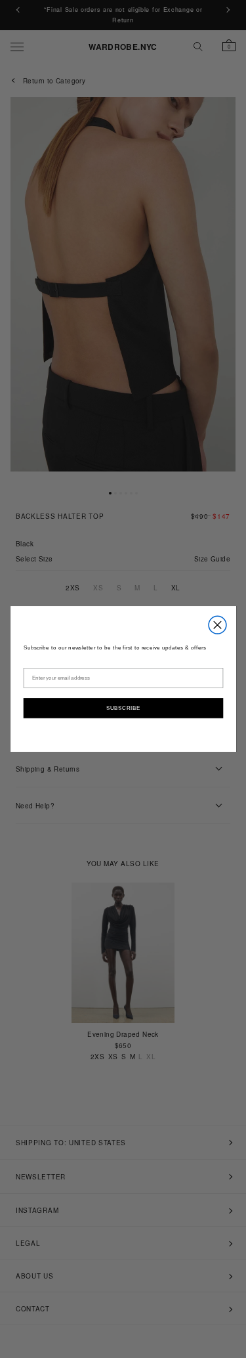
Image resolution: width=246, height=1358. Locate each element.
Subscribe (123, 707)
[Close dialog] (217, 625)
